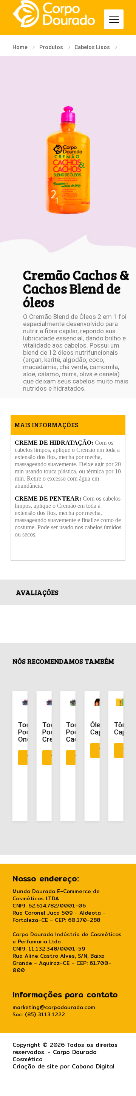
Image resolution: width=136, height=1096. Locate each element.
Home (20, 47)
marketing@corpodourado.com (53, 1007)
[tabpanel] (68, 497)
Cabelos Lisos (92, 47)
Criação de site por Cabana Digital (63, 1066)
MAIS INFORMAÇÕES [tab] (46, 424)
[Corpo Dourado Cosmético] (53, 14)
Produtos (51, 47)
